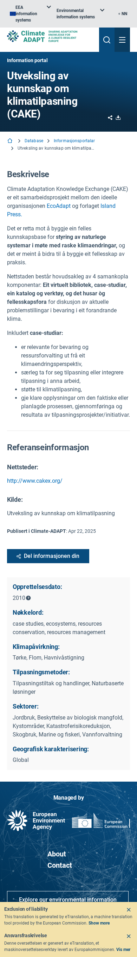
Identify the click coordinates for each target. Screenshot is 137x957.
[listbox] (30, 14)
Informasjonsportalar (74, 140)
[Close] (128, 909)
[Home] (10, 141)
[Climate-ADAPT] (50, 36)
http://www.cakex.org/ (35, 480)
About (56, 854)
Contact (59, 865)
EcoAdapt (59, 206)
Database (34, 140)
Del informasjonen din (51, 556)
